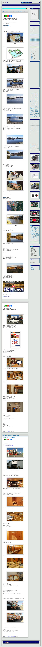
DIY (31, 52)
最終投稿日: (32, 255)
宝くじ (31, 59)
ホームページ (32, 26)
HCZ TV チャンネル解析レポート (34, 229)
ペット (31, 53)
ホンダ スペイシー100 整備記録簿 (35, 235)
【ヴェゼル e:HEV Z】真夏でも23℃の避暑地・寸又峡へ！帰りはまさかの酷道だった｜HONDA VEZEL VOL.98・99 (34, 94)
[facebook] (5, 642)
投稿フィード (32, 267)
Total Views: (32, 252)
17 (32, 15)
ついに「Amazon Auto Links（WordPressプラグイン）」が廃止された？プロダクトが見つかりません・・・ (34, 103)
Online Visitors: (32, 247)
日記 (31, 56)
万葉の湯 (6, 431)
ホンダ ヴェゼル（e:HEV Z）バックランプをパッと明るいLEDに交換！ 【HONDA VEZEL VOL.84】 (34, 127)
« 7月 (30, 19)
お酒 (31, 54)
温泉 (4, 431)
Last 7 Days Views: (33, 250)
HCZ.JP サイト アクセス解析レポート (35, 228)
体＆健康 (32, 57)
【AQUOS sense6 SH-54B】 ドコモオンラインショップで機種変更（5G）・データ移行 (34, 139)
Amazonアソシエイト (33, 226)
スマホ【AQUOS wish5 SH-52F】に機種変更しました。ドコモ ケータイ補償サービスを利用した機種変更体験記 (34, 97)
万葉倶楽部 (13, 636)
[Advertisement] (34, 74)
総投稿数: (32, 254)
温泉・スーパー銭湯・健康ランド (34, 238)
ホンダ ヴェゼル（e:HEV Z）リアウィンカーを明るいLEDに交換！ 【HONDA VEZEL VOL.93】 (34, 121)
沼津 (9, 431)
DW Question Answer (33, 28)
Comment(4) (5, 296)
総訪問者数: (32, 253)
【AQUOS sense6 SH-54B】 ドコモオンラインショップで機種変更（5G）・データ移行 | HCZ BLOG (34, 145)
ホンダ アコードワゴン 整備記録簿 (35, 234)
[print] (8, 642)
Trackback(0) (8, 296)
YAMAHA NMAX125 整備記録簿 (34, 233)
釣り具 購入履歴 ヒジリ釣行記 (34, 237)
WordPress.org (32, 269)
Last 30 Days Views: (33, 251)
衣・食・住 (32, 55)
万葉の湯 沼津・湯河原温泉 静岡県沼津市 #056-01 (12, 435)
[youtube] (6, 642)
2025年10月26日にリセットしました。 (34, 259)
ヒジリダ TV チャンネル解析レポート (35, 230)
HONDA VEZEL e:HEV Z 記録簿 (34, 227)
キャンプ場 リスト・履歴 (33, 239)
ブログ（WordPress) (33, 27)
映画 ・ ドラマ (32, 58)
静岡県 (8, 431)
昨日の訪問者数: (32, 249)
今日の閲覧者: (32, 248)
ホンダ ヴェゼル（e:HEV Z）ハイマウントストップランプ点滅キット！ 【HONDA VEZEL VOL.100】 (34, 91)
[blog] (7, 642)
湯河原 (11, 636)
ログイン (32, 266)
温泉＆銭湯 (13, 437)
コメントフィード (33, 268)
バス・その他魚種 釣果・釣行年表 (34, 236)
